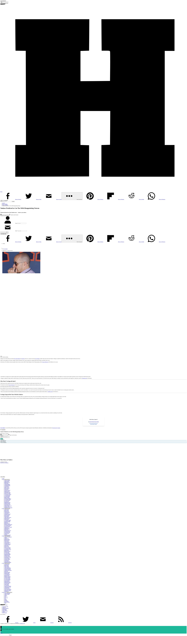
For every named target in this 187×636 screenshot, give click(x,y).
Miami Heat (6, 522)
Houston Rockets (7, 518)
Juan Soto (23, 358)
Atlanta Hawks (6, 509)
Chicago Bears (6, 486)
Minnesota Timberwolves (8, 524)
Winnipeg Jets (6, 591)
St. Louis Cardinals (7, 558)
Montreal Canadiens (7, 576)
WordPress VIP (22, 623)
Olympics (5, 600)
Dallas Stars (6, 571)
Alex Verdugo (37, 358)
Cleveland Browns (7, 485)
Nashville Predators (7, 577)
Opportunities (4, 609)
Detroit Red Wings (7, 572)
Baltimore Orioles (7, 539)
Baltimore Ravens (7, 482)
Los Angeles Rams (7, 495)
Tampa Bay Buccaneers (8, 505)
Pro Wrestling (6, 601)
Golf (5, 596)
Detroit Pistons (6, 516)
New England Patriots (7, 498)
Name (16, 223)
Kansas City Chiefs (7, 493)
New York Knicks (7, 526)
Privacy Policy (4, 610)
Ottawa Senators (6, 580)
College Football (6, 594)
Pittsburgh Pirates (7, 555)
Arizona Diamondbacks (8, 536)
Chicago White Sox (7, 542)
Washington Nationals (7, 562)
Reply (2, 633)
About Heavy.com (5, 606)
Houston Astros (6, 546)
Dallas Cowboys (6, 487)
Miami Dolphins (6, 497)
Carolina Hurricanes (7, 567)
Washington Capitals (7, 590)
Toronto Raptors (6, 533)
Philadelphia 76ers (7, 528)
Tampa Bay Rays (7, 559)
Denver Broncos (6, 488)
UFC (5, 598)
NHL (3, 563)
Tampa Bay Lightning (7, 586)
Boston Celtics (6, 510)
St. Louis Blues (6, 585)
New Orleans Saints (7, 499)
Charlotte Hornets (7, 512)
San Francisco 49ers (7, 504)
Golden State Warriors (7, 517)
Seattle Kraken (6, 584)
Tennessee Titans (6, 506)
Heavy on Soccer (7, 602)
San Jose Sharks (6, 583)
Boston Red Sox (6, 540)
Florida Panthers (6, 573)
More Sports (4, 592)
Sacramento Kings (7, 531)
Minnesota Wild (6, 575)
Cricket (5, 595)
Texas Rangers (6, 560)
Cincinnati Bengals (7, 484)
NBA (3, 508)
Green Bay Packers (7, 490)
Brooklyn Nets (6, 511)
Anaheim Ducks (6, 564)
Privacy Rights (4, 612)
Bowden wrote (84, 378)
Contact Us (4, 607)
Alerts (1, 200)
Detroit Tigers (6, 545)
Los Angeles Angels (7, 548)
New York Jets (6, 501)
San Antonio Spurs (7, 532)
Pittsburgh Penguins (7, 582)
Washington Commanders (8, 507)
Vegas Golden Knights (7, 589)
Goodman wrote (50, 391)
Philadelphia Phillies (7, 554)
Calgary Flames (6, 566)
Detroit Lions (6, 489)
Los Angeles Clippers (7, 520)
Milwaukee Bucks (7, 523)
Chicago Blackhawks (7, 568)
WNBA (5, 599)
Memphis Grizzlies (7, 521)
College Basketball (7, 593)
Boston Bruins (6, 565)
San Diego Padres (7, 556)
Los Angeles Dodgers (7, 549)
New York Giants (7, 500)
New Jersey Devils (7, 578)
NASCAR (6, 597)
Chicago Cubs (6, 541)
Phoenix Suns (6, 529)
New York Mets (6, 552)
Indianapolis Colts (7, 491)
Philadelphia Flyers (7, 581)
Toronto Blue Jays (7, 561)
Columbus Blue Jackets (7, 570)
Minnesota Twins (7, 551)
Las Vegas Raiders (7, 496)
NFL (3, 479)
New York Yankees (17, 358)
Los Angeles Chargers (7, 494)
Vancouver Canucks (7, 588)
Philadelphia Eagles (7, 502)
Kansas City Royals (7, 547)
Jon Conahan (5, 248)
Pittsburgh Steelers (7, 503)
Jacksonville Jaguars (7, 492)
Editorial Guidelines (5, 608)
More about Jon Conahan (56, 427)
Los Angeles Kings (7, 574)
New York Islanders (7, 579)
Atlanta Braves (6, 538)
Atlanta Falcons (6, 481)
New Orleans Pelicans (7, 525)
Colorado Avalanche (7, 569)
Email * (16, 230)
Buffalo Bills (6, 483)
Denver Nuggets (6, 515)
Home (3, 478)
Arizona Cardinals (7, 480)
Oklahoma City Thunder (8, 527)
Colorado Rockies (7, 544)
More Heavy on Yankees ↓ (4, 462)
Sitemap (3, 611)
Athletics (5, 537)
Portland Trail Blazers (7, 530)
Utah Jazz (5, 534)
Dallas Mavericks (7, 514)
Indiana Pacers (6, 519)
